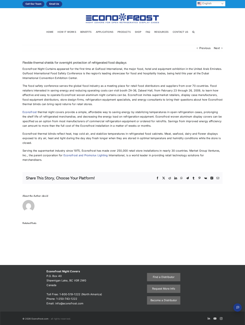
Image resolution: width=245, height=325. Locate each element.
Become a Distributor (163, 300)
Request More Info (163, 288)
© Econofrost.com (35, 318)
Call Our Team (33, 3)
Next (217, 48)
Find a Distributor (163, 277)
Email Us (54, 3)
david (45, 196)
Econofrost (29, 112)
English (207, 3)
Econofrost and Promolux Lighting (86, 155)
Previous (204, 48)
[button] (193, 31)
